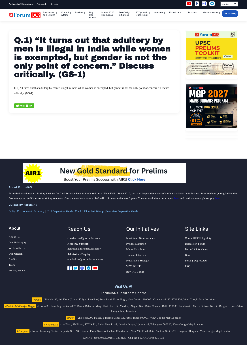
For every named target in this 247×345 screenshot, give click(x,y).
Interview (158, 12)
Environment (24, 211)
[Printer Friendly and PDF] (24, 105)
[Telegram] (88, 268)
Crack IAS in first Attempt (89, 211)
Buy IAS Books (92, 15)
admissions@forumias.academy (85, 259)
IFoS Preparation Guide (60, 211)
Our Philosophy (17, 242)
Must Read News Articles (140, 238)
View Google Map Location (199, 299)
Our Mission (16, 253)
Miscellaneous (210, 12)
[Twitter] (75, 268)
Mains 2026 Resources (107, 13)
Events (54, 4)
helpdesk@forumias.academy (84, 248)
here (176, 198)
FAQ (187, 266)
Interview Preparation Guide (122, 211)
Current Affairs (65, 13)
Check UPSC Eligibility (198, 238)
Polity (12, 211)
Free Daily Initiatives (124, 13)
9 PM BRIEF (133, 266)
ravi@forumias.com (89, 238)
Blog (187, 255)
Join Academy (230, 13)
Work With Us (17, 248)
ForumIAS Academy (196, 249)
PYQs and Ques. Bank (142, 13)
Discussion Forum (195, 243)
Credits (13, 259)
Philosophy (42, 4)
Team (12, 264)
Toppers (192, 12)
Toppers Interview (136, 255)
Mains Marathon (135, 249)
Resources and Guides (49, 13)
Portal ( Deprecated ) (196, 260)
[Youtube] (95, 268)
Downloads (175, 12)
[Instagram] (82, 268)
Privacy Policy (17, 270)
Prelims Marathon (136, 243)
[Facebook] (69, 268)
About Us (14, 236)
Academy (28, 4)
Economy (39, 211)
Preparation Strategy (137, 260)
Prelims (79, 12)
